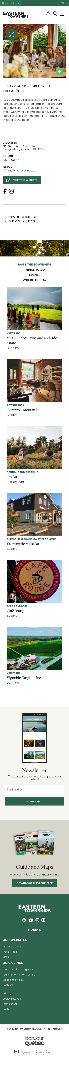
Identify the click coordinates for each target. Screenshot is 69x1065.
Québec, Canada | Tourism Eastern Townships (15, 14)
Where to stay (34, 280)
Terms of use (10, 1003)
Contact (7, 1009)
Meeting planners (13, 946)
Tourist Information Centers (19, 974)
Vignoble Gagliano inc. (24, 677)
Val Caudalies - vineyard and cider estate (32, 340)
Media (6, 956)
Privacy (7, 993)
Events (34, 275)
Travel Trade (10, 951)
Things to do (34, 269)
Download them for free (34, 883)
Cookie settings (12, 998)
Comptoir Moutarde (22, 409)
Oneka (12, 476)
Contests (8, 985)
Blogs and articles (13, 979)
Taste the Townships (34, 264)
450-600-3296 (12, 159)
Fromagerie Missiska (23, 543)
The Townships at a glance (18, 969)
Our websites (9, 3)
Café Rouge (15, 610)
